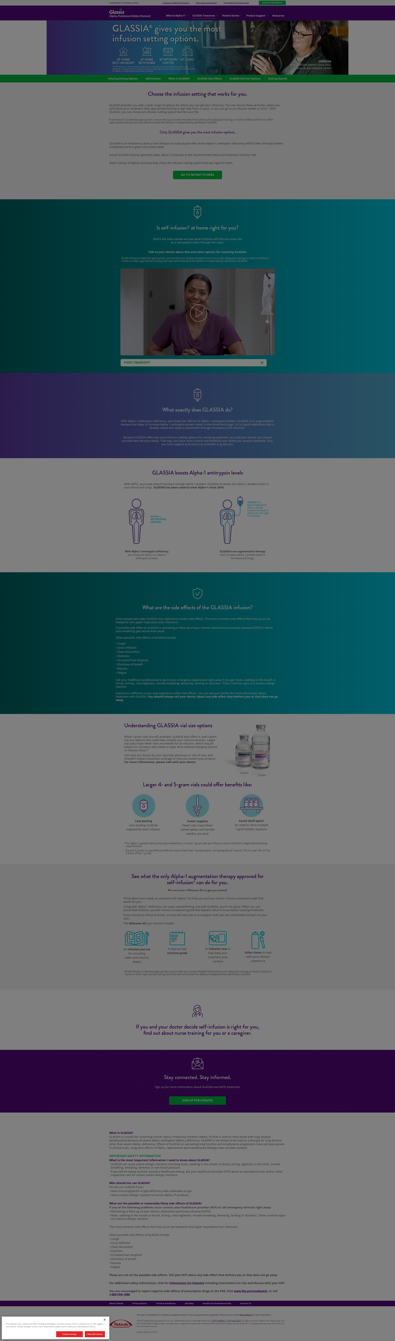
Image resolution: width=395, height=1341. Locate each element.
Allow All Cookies (94, 1334)
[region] (56, 1327)
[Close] (104, 1319)
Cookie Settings (69, 1334)
